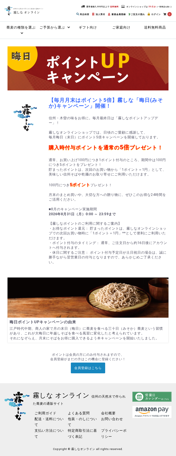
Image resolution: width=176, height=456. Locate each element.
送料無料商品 (155, 27)
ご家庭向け (121, 27)
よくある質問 (79, 413)
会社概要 (108, 413)
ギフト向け (88, 27)
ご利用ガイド (45, 413)
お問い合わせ (112, 419)
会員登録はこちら (88, 368)
